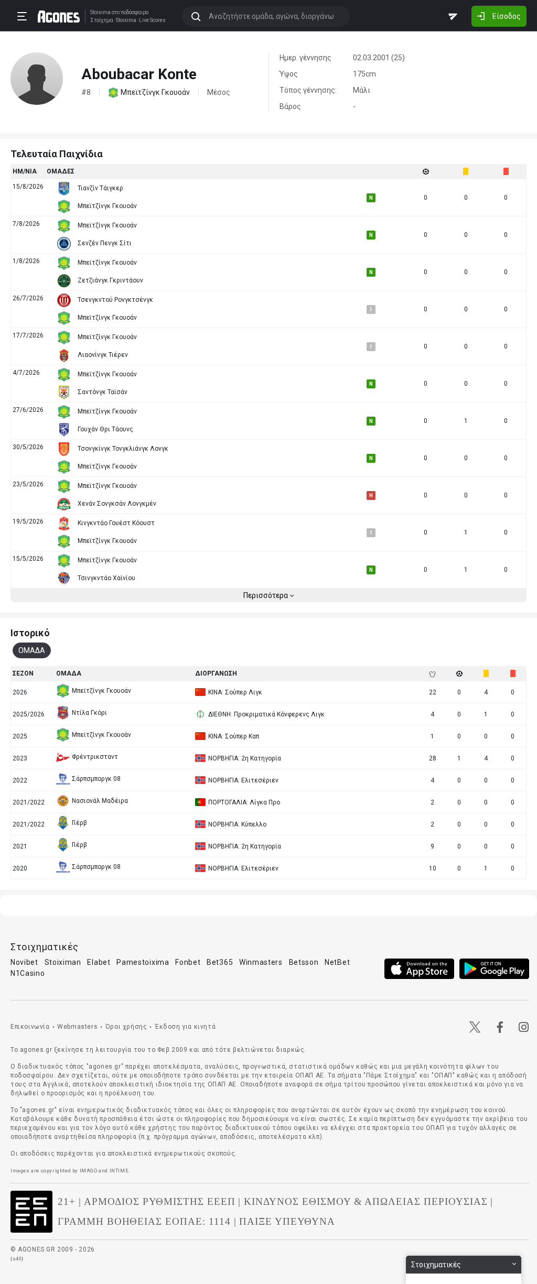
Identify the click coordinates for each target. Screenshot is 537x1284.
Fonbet (187, 962)
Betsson (304, 962)
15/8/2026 (28, 186)
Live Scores (152, 20)
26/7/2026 (28, 298)
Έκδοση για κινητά (185, 1026)
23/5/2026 (28, 484)
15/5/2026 (28, 558)
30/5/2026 (28, 447)
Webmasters (77, 1026)
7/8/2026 (26, 223)
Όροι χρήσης (126, 1026)
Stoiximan (63, 962)
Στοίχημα (101, 20)
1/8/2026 (26, 261)
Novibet (24, 962)
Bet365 (220, 962)
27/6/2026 (28, 410)
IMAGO (89, 1170)
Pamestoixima (142, 962)
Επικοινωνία (30, 1026)
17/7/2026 (28, 335)
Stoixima (100, 12)
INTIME (119, 1170)
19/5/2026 (28, 521)
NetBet (337, 962)
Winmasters (261, 962)
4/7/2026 (26, 372)
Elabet (98, 962)
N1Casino (27, 973)
